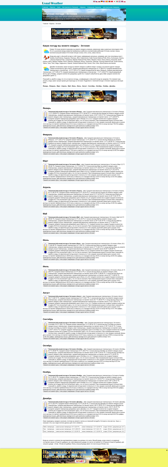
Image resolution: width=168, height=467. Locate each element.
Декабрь (112, 86)
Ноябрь (105, 86)
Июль (79, 86)
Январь (45, 86)
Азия (58, 7)
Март (58, 86)
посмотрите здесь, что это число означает (81, 120)
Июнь (74, 86)
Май (69, 86)
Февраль (52, 86)
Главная (45, 7)
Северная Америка (94, 7)
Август (84, 86)
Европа (52, 7)
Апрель (64, 86)
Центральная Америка (111, 7)
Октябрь (99, 86)
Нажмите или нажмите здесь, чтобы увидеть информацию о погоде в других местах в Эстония (69, 127)
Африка (82, 7)
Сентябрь (91, 86)
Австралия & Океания (70, 7)
